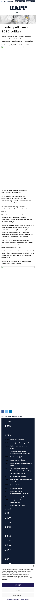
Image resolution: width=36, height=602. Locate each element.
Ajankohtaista (12, 416)
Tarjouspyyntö (30, 1)
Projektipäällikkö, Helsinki (18, 505)
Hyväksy (18, 585)
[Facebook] (2, 411)
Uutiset (20, 416)
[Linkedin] (10, 411)
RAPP (18, 8)
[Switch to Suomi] (4, 1)
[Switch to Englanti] (10, 1)
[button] (33, 566)
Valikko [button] (18, 13)
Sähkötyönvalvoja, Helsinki (18, 476)
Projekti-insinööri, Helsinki (18, 460)
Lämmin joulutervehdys (17, 440)
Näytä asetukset (18, 595)
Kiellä (18, 590)
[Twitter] (6, 411)
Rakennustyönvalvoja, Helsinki (19, 497)
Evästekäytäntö (9, 599)
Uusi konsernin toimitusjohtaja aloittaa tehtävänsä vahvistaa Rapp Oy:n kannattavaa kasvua (20, 471)
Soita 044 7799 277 (19, 1)
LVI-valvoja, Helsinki (16, 488)
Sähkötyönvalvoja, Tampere (18, 457)
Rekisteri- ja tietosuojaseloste (21, 599)
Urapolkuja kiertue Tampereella (19, 443)
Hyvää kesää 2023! (16, 485)
